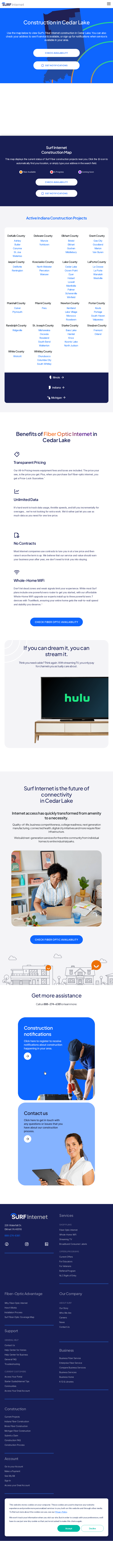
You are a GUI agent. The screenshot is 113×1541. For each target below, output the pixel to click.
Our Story (63, 1308)
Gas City (98, 240)
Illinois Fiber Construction (16, 1426)
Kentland (71, 308)
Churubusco (44, 356)
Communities (10, 1386)
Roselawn (71, 319)
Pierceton (44, 270)
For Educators (65, 1261)
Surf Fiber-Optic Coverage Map (19, 1317)
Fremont (98, 330)
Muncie (44, 240)
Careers (63, 1317)
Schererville (71, 293)
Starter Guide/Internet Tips (17, 1381)
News (62, 1322)
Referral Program (67, 1271)
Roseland (44, 337)
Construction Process (15, 1445)
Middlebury (71, 252)
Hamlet (71, 334)
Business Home (66, 1377)
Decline (92, 1528)
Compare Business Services (72, 1367)
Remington (17, 270)
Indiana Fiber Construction (17, 1421)
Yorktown (44, 244)
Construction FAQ (13, 1440)
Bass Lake (71, 330)
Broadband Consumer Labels (73, 1244)
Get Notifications (56, 65)
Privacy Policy (61, 1512)
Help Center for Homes (15, 1350)
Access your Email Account (17, 1485)
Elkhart (71, 244)
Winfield (71, 297)
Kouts (98, 308)
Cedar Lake (71, 266)
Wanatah (98, 274)
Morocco (71, 315)
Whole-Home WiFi (67, 1234)
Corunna (17, 248)
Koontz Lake (71, 341)
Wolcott (17, 356)
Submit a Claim (11, 1435)
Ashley (17, 240)
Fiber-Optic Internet (68, 1230)
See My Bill (10, 1476)
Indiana (56, 387)
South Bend (44, 341)
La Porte (98, 270)
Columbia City (44, 360)
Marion (98, 248)
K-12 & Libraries (66, 1381)
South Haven (98, 315)
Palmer (71, 289)
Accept (68, 1528)
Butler (17, 244)
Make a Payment (12, 1471)
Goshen (71, 248)
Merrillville (71, 285)
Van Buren (98, 252)
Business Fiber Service (70, 1358)
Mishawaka (44, 330)
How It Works (11, 1307)
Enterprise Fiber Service (70, 1363)
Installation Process (13, 1312)
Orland (98, 334)
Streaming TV (65, 1239)
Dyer (71, 274)
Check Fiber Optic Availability (56, 622)
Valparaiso (98, 319)
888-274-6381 (12, 1235)
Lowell (71, 281)
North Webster (44, 266)
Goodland (98, 244)
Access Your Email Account (17, 1391)
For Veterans (65, 1266)
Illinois (56, 377)
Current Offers (66, 1257)
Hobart (71, 278)
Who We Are (65, 1313)
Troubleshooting (12, 1364)
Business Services (67, 1372)
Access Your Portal (13, 1376)
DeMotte (17, 266)
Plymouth (17, 311)
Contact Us (10, 1345)
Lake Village (71, 311)
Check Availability (56, 53)
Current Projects (12, 1417)
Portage (98, 311)
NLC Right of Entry (67, 1275)
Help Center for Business (16, 1354)
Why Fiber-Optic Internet (16, 1303)
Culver (17, 308)
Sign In (8, 1480)
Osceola (44, 334)
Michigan (56, 397)
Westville (98, 278)
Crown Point (71, 270)
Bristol (71, 240)
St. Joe (17, 252)
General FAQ (10, 1359)
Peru (44, 308)
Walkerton (44, 345)
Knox (71, 337)
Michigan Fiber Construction (18, 1431)
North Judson (71, 345)
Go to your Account (14, 1466)
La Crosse (98, 266)
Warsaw (44, 274)
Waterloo (17, 256)
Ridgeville (17, 330)
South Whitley (44, 363)
